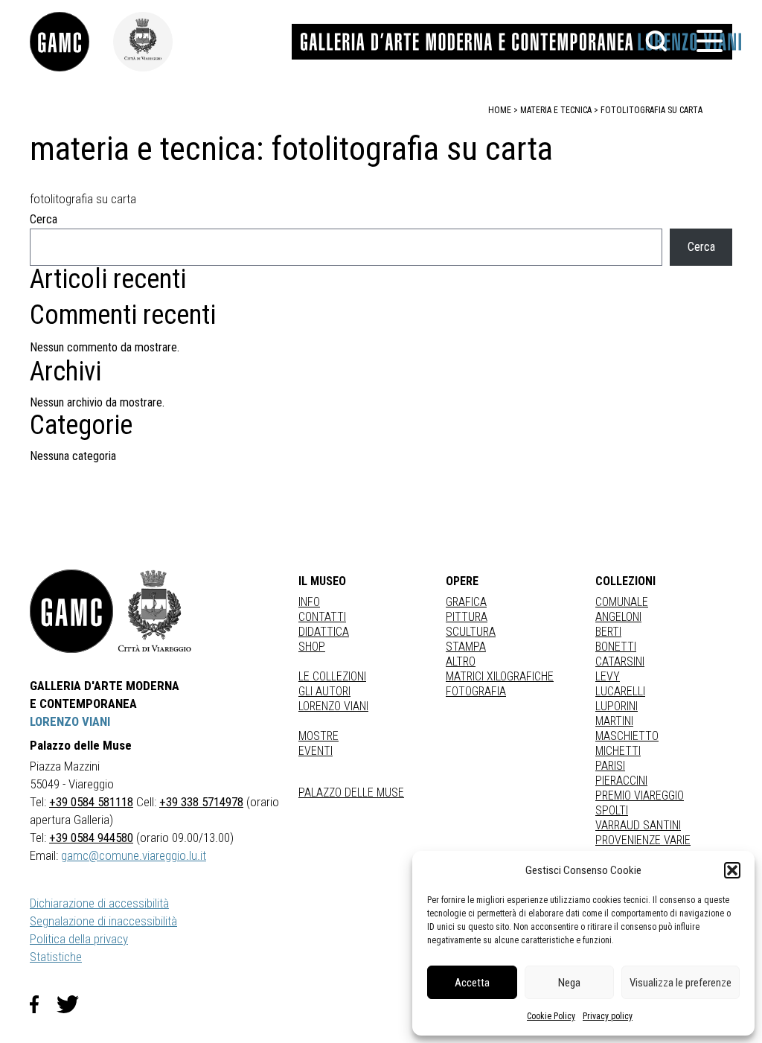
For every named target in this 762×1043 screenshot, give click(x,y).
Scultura (471, 632)
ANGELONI (618, 617)
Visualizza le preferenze (680, 982)
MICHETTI (618, 751)
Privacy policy (608, 1016)
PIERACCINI (621, 781)
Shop (311, 646)
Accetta (472, 982)
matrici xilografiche (500, 676)
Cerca (43, 219)
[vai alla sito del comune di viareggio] (154, 611)
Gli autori (324, 691)
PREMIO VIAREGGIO (639, 795)
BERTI (608, 632)
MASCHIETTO (627, 736)
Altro (461, 661)
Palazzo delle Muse (351, 792)
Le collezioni (332, 676)
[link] (71, 41)
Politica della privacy (79, 938)
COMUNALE (621, 602)
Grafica (466, 602)
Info (309, 602)
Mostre (318, 736)
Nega (569, 982)
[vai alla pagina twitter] (74, 1004)
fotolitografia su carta (651, 110)
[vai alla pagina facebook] (43, 1004)
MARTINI (614, 721)
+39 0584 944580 (91, 837)
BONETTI (615, 646)
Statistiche (56, 956)
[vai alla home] (71, 611)
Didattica (323, 632)
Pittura (466, 617)
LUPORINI (616, 706)
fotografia (476, 691)
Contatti (322, 617)
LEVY (607, 676)
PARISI (610, 766)
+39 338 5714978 (201, 801)
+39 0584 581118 (91, 801)
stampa (466, 646)
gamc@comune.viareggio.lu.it (133, 855)
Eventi (315, 751)
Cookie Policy (551, 1016)
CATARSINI (619, 661)
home (499, 110)
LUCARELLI (620, 691)
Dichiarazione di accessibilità (99, 903)
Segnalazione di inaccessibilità (103, 920)
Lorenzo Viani (333, 706)
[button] (732, 870)
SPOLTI (611, 810)
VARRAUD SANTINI (638, 825)
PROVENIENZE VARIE (643, 840)
